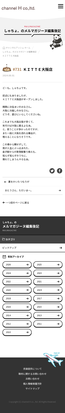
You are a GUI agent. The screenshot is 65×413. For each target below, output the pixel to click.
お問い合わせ (33, 378)
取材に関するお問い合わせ (32, 373)
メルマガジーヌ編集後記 (20, 226)
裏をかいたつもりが (18, 181)
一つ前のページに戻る (17, 202)
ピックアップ (9, 247)
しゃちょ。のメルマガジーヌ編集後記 (19, 51)
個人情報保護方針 (32, 383)
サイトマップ (33, 388)
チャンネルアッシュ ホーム (18, 47)
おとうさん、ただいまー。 (19, 190)
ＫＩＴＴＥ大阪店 (10, 55)
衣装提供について (32, 368)
